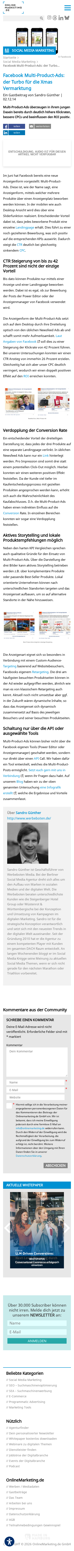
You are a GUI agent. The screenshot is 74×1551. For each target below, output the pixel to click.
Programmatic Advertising (27, 1402)
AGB (12, 1520)
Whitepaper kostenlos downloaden (33, 1439)
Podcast (14, 1466)
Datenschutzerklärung (28, 1155)
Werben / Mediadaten (24, 1486)
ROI (26, 376)
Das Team (16, 1498)
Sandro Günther (28, 812)
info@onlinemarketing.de (30, 1128)
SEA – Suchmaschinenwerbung (30, 1391)
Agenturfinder (19, 1428)
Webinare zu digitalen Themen (30, 1444)
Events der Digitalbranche (27, 1461)
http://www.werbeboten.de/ (29, 818)
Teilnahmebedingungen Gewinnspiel (34, 1525)
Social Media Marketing (19, 62)
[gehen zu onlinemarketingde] (49, 18)
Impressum (17, 1508)
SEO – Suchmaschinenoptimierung (33, 1385)
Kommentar (14, 1045)
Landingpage (25, 227)
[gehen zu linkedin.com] (61, 19)
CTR (19, 245)
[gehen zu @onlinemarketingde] (54, 19)
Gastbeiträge (18, 1492)
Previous (9, 1228)
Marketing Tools (20, 1407)
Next (65, 1228)
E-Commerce (18, 1396)
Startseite (9, 57)
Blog (19, 781)
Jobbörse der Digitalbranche (28, 1455)
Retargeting (40, 672)
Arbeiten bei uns (20, 1503)
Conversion (11, 513)
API (36, 758)
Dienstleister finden (22, 1450)
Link (46, 455)
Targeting (9, 666)
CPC (22, 250)
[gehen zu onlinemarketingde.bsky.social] (67, 19)
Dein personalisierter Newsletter (31, 1433)
